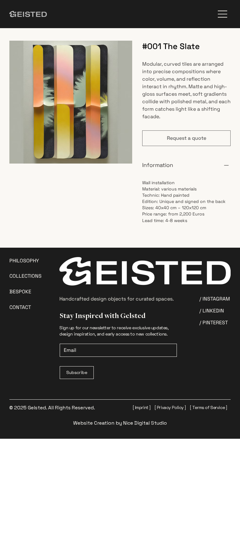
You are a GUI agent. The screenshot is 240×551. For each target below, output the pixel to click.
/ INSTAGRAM (214, 299)
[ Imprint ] (141, 407)
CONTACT (20, 307)
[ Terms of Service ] (209, 407)
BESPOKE (20, 291)
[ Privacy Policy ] (170, 407)
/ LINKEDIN (211, 310)
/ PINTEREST (213, 322)
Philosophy (24, 260)
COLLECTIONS (25, 276)
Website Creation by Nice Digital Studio (120, 423)
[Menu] (223, 14)
